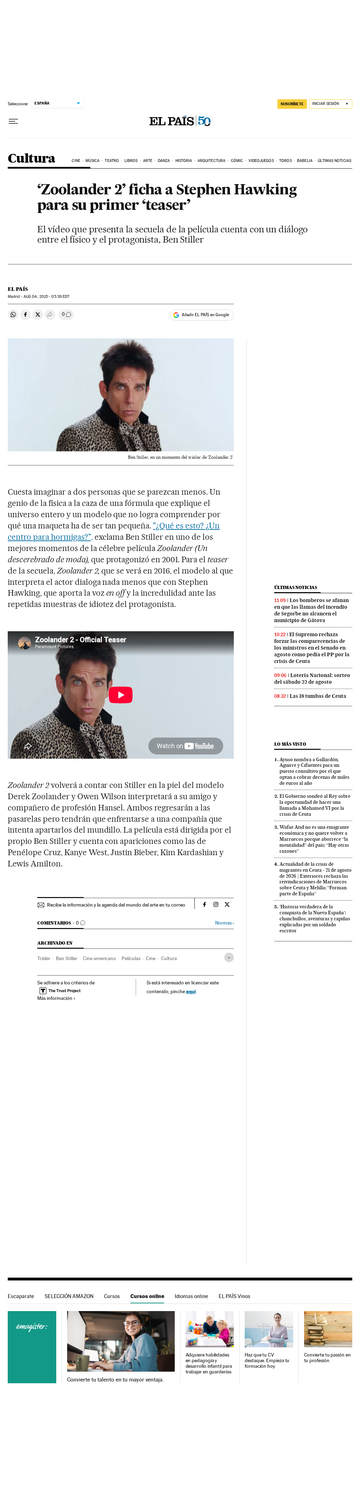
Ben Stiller (66, 958)
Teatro (112, 160)
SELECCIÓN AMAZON (69, 1296)
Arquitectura (211, 160)
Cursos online (147, 1296)
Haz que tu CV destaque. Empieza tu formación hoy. (267, 1360)
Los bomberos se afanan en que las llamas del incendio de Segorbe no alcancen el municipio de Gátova (311, 610)
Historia (183, 160)
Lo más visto (290, 744)
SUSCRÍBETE (292, 103)
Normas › (224, 923)
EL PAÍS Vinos (234, 1296)
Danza (164, 160)
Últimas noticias (334, 160)
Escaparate (21, 1296)
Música (92, 160)
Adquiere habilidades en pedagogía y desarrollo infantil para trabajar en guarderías (209, 1363)
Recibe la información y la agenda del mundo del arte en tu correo (116, 905)
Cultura (32, 159)
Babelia (305, 160)
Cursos (112, 1296)
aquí (191, 991)
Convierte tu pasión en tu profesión (327, 1357)
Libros (131, 160)
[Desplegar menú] (13, 121)
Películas (131, 958)
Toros (285, 160)
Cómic (237, 160)
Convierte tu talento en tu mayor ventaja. (115, 1380)
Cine (76, 160)
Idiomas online (191, 1296)
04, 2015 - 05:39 (46, 296)
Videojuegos (261, 160)
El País (18, 289)
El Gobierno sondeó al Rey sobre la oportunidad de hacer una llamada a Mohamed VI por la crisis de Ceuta (315, 805)
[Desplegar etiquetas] (229, 957)
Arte (147, 160)
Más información (54, 998)
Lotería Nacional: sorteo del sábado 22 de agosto (312, 678)
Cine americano (99, 958)
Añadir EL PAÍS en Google (205, 314)
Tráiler (43, 958)
